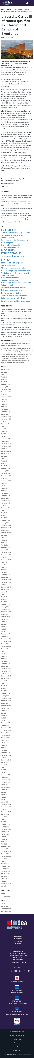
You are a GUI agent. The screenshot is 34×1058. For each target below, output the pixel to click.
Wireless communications (13, 298)
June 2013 (4, 742)
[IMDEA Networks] (7, 3)
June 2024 (4, 429)
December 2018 (6, 579)
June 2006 (4, 886)
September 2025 (6, 397)
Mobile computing (9, 270)
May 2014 (4, 715)
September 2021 (6, 508)
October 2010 (5, 809)
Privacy (4, 290)
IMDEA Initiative (8, 250)
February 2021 (5, 520)
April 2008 (4, 864)
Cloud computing (7, 238)
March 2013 (4, 750)
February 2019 (5, 574)
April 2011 (4, 797)
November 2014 (6, 700)
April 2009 (4, 841)
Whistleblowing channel (18, 962)
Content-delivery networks (10, 240)
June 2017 (4, 624)
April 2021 (4, 515)
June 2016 (4, 654)
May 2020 (4, 540)
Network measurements (9, 280)
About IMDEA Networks (18, 953)
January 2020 (5, 550)
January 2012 (5, 777)
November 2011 (6, 782)
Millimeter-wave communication (13, 268)
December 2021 (6, 500)
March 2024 (4, 436)
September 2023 (6, 451)
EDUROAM (19, 941)
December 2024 (6, 416)
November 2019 (6, 555)
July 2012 (4, 765)
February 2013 (5, 752)
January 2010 (5, 826)
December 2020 (6, 525)
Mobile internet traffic (9, 273)
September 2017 (6, 616)
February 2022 (5, 495)
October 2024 (5, 421)
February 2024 (5, 439)
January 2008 (5, 868)
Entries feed (4, 906)
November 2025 (6, 392)
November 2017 (6, 612)
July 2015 (4, 681)
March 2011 (4, 799)
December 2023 (6, 443)
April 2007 (4, 881)
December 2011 (6, 780)
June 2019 (4, 565)
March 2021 (4, 518)
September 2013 (6, 735)
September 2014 (6, 705)
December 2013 (6, 728)
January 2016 (5, 666)
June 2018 (4, 594)
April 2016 (4, 658)
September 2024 (6, 424)
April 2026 (4, 379)
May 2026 (4, 377)
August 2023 (5, 453)
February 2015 (5, 693)
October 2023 (5, 448)
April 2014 (4, 718)
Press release (5, 896)
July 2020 (4, 535)
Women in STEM (25, 301)
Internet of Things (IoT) (12, 263)
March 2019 (4, 572)
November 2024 (6, 419)
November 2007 (6, 871)
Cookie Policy (17, 1050)
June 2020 (4, 537)
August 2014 (5, 708)
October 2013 (5, 733)
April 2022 (4, 490)
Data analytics (7, 242)
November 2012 (6, 755)
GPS (21, 247)
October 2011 (5, 784)
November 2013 (6, 730)
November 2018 (6, 582)
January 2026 (5, 387)
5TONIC (9, 230)
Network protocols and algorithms (16, 283)
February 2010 (5, 824)
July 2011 (4, 789)
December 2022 (6, 473)
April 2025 (4, 406)
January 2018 (5, 607)
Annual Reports (18, 957)
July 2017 (4, 621)
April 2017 (4, 629)
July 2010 (4, 817)
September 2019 (6, 560)
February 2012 (5, 775)
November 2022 (6, 476)
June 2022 (4, 485)
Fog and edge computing (10, 247)
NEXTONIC (23, 287)
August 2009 (5, 834)
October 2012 (5, 757)
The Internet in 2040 (13, 345)
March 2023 (4, 466)
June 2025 (4, 401)
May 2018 (4, 597)
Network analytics (24, 273)
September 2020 (6, 532)
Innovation (18, 256)
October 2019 (5, 557)
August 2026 (5, 369)
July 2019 (4, 562)
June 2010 (4, 819)
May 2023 (4, 461)
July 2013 (4, 740)
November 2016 (6, 641)
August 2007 (5, 873)
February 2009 (5, 846)
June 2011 (4, 792)
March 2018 (4, 602)
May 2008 (4, 861)
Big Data (26, 233)
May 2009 (4, 839)
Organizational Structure (18, 955)
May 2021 (4, 513)
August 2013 (5, 738)
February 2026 (5, 384)
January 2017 (5, 636)
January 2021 (5, 523)
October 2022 (5, 478)
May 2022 (4, 488)
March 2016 (4, 661)
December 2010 (6, 804)
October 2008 (5, 854)
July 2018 (4, 592)
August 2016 (5, 649)
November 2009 (6, 829)
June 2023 (4, 458)
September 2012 (6, 760)
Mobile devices (24, 271)
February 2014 (5, 723)
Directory (19, 938)
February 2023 (5, 468)
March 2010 (4, 822)
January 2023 (5, 471)
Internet (5, 259)
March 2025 (4, 409)
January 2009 (5, 849)
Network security (7, 285)
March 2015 (4, 691)
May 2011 (4, 794)
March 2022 (4, 493)
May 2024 (4, 431)
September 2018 (6, 587)
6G (15, 230)
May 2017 (4, 626)
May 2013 (4, 745)
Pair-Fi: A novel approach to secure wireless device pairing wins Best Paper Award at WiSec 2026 (16, 204)
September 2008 (6, 856)
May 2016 (4, 656)
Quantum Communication (16, 290)
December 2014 (6, 698)
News (14, 9)
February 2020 (5, 547)
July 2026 (4, 372)
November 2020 (6, 527)
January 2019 (5, 577)
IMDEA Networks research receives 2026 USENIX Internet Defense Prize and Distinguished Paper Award (16, 197)
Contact (19, 936)
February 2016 (5, 663)
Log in (3, 903)
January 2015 (5, 696)
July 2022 (4, 483)
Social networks (7, 293)
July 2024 (4, 426)
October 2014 (5, 703)
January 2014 (5, 725)
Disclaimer (17, 1043)
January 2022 (5, 498)
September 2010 (6, 812)
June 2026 (4, 374)
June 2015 (4, 683)
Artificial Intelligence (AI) (11, 233)
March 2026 (4, 382)
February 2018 (5, 604)
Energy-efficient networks (10, 245)
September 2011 (6, 787)
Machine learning (8, 265)
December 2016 (6, 639)
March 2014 (4, 720)
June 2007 (4, 878)
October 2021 (5, 505)
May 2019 (4, 567)
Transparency (18, 960)
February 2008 (5, 866)
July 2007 (4, 876)
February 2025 (5, 411)
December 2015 (6, 668)
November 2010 (6, 807)
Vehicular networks (21, 295)
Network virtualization (10, 288)
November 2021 (6, 503)
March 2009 (4, 844)
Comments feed (6, 908)
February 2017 (5, 634)
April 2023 (4, 463)
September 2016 (6, 646)
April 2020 (4, 542)
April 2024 (4, 434)
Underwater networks (7, 295)
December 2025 (6, 389)
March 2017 (4, 631)
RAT (17, 1046)
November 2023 (6, 446)
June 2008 (4, 859)
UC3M (7, 186)
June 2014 (4, 713)
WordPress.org (6, 911)
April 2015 (4, 688)
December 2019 (6, 552)
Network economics (7, 275)
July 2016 (4, 651)
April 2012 (4, 770)
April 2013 (4, 747)
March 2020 (4, 545)
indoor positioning (6, 256)
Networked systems (10, 278)
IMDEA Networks (11, 252)
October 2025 (5, 394)
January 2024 (5, 441)
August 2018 (5, 589)
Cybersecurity (24, 240)
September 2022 (6, 481)
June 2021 (4, 510)
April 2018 (4, 599)
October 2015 (5, 673)
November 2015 (6, 671)
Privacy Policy (17, 1039)
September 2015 (6, 676)
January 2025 (5, 414)
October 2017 (5, 614)
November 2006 (6, 883)
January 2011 (5, 802)
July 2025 (4, 399)
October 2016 (5, 644)
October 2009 (5, 831)
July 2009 (4, 836)
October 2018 (5, 584)
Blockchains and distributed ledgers (12, 235)
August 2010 (5, 814)
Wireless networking (10, 301)
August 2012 (5, 762)
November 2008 (6, 851)
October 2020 (5, 530)
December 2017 (6, 609)
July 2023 (4, 456)
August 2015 (5, 678)
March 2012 (4, 772)
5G (2, 230)
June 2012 (4, 767)
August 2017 (5, 619)
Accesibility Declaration (17, 1035)
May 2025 (4, 404)
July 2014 (4, 710)
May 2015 (4, 686)
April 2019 (4, 570)
